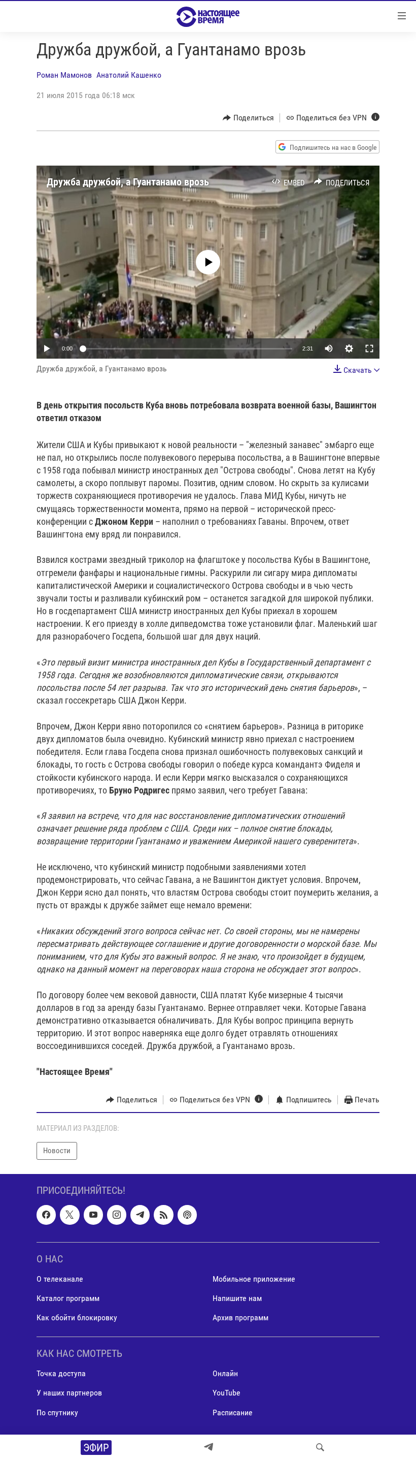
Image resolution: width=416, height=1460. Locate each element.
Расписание (233, 1412)
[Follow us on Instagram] (116, 1214)
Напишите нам (237, 1298)
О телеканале (60, 1278)
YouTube (226, 1393)
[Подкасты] (187, 1214)
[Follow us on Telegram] (140, 1214)
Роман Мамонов (64, 75)
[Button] (248, 117)
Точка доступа (61, 1373)
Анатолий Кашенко (128, 75)
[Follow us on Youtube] (93, 1214)
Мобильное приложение (254, 1278)
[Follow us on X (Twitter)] (69, 1214)
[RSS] (163, 1214)
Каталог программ (68, 1298)
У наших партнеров (69, 1393)
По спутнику (57, 1412)
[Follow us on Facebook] (46, 1214)
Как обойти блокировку (77, 1317)
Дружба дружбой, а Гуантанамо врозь (128, 182)
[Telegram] (208, 1447)
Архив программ (240, 1317)
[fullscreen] (369, 348)
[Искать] (320, 1447)
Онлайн (225, 1373)
